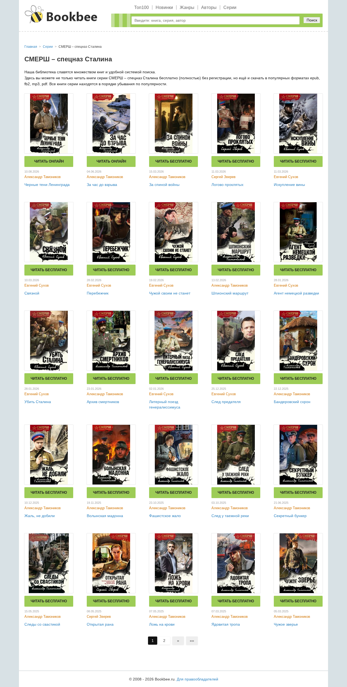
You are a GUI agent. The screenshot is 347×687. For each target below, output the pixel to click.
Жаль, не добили (39, 516)
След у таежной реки (230, 516)
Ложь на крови (162, 624)
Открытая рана (100, 624)
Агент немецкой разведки (296, 293)
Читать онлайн (49, 161)
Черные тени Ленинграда (47, 184)
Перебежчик (97, 293)
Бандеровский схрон (292, 402)
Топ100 (141, 7)
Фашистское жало (165, 516)
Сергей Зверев (223, 177)
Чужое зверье (286, 624)
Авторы (209, 7)
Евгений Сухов (286, 177)
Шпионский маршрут (229, 293)
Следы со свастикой (42, 624)
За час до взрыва (102, 184)
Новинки (164, 7)
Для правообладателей (197, 679)
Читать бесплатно (173, 161)
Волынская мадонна (105, 516)
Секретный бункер (290, 516)
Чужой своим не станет (169, 293)
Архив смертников (103, 402)
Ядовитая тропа (225, 624)
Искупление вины (289, 184)
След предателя (226, 402)
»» (192, 640)
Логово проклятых (227, 184)
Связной (31, 293)
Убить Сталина (37, 402)
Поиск (312, 20)
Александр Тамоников (42, 177)
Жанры (187, 7)
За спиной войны (164, 184)
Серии (229, 7)
